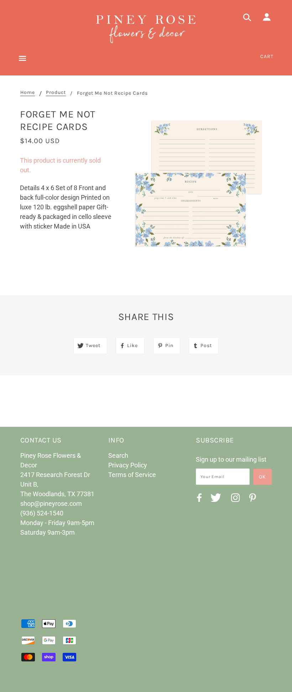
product (56, 92)
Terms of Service (132, 474)
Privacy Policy (127, 465)
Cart (266, 56)
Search (118, 455)
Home (27, 92)
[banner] (146, 28)
